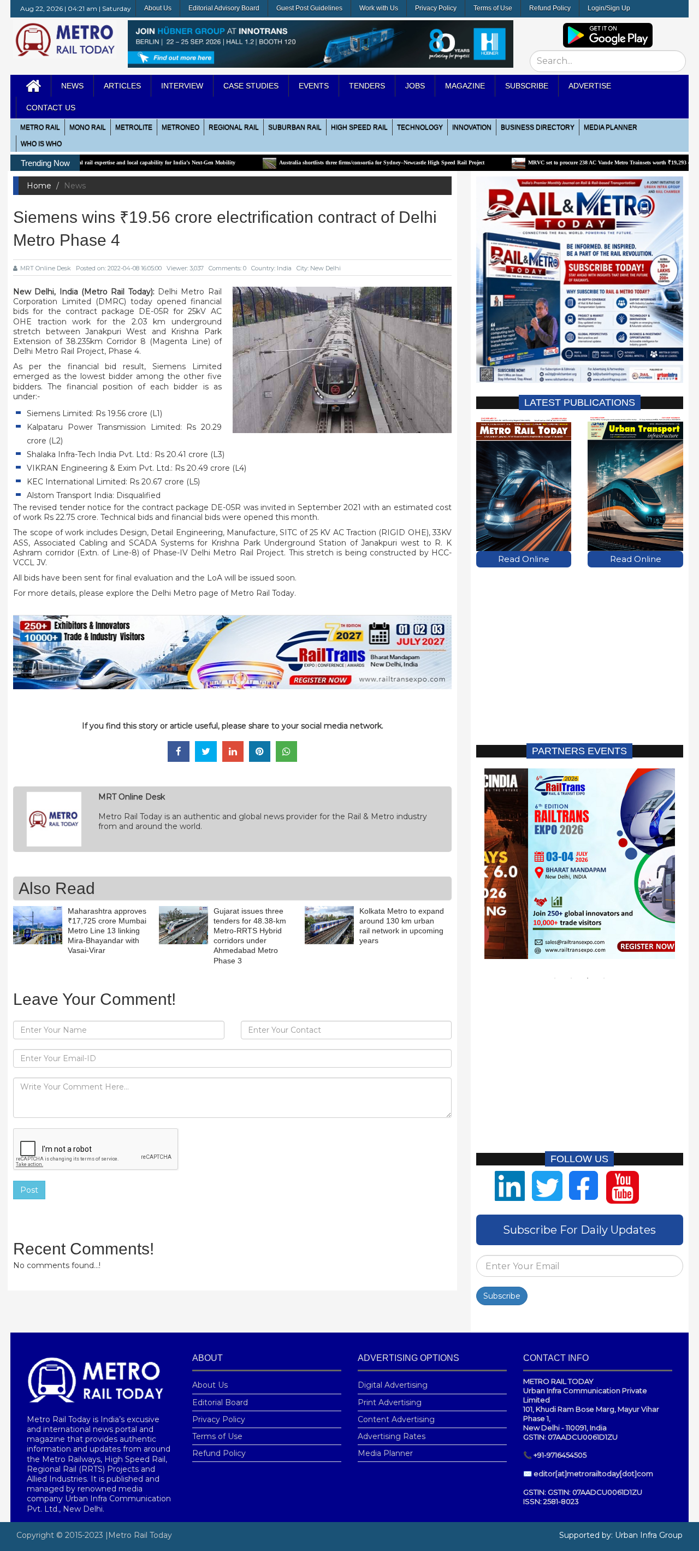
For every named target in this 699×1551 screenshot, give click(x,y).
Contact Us (50, 107)
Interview (182, 85)
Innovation (471, 127)
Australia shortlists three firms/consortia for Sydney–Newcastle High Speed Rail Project (322, 162)
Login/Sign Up (609, 8)
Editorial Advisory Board (223, 8)
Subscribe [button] (526, 85)
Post (29, 1190)
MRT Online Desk (45, 268)
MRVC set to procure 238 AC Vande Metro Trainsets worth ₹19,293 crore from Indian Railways (581, 162)
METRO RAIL (40, 127)
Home (39, 186)
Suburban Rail (295, 127)
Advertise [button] (589, 85)
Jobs (415, 85)
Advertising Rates (391, 1436)
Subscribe (501, 1296)
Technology (420, 127)
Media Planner (385, 1453)
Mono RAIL (87, 127)
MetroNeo (180, 127)
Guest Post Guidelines (309, 8)
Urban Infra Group (649, 1535)
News (72, 85)
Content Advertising (396, 1419)
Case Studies (251, 85)
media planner (610, 127)
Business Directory (537, 127)
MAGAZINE (465, 85)
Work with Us (378, 8)
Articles (122, 85)
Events (314, 85)
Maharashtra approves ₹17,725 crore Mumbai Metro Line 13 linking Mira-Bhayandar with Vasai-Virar (107, 931)
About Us (157, 8)
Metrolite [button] (133, 127)
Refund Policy (550, 8)
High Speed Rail (359, 127)
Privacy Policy (436, 8)
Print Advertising (390, 1402)
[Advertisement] (579, 654)
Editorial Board (220, 1402)
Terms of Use (492, 8)
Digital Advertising (393, 1385)
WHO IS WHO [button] (41, 143)
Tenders (367, 85)
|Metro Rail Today (138, 1535)
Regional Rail (234, 127)
